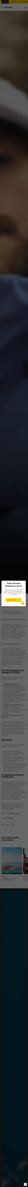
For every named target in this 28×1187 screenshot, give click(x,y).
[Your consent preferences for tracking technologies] (25, 1184)
